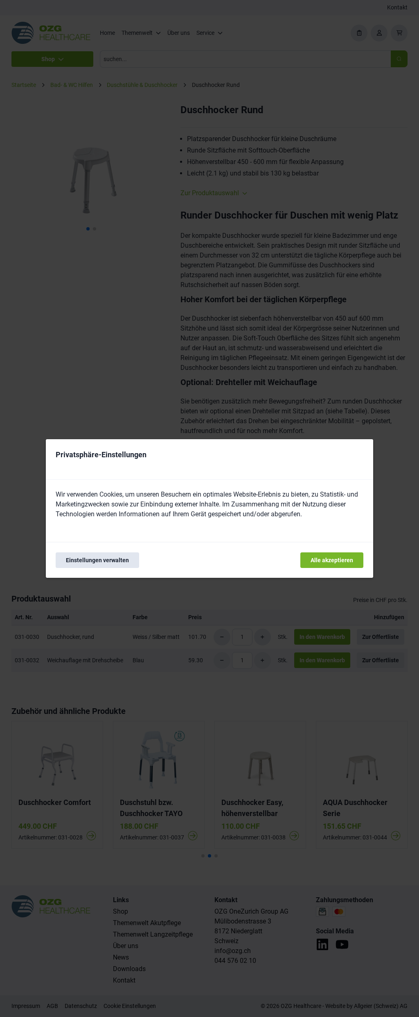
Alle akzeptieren (332, 560)
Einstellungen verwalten (97, 560)
